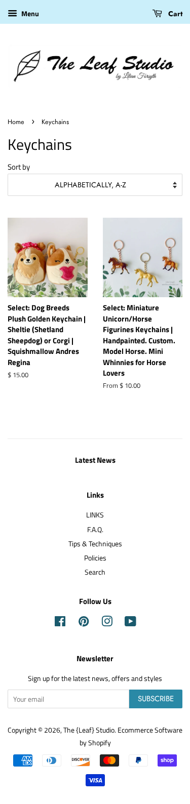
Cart (174, 14)
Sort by (19, 167)
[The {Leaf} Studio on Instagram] (106, 623)
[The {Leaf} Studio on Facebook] (60, 623)
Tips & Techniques (95, 543)
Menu (29, 13)
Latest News (95, 460)
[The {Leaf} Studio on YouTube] (130, 623)
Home (16, 122)
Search (95, 572)
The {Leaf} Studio (89, 730)
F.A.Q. (95, 529)
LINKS (95, 514)
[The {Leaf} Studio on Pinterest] (83, 623)
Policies (95, 558)
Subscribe (156, 698)
